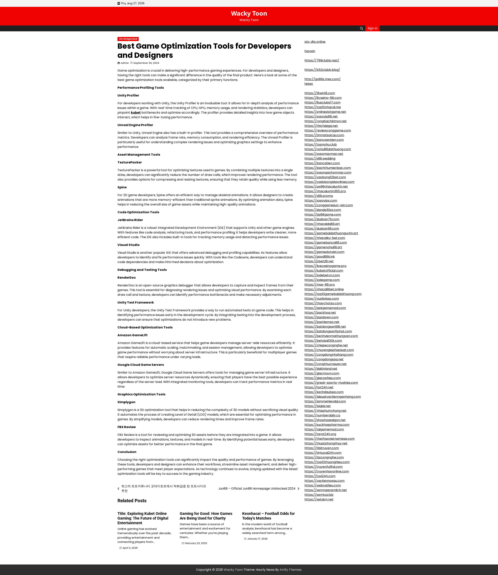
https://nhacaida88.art (322, 224)
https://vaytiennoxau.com (324, 480)
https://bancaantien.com (324, 140)
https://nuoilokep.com (321, 298)
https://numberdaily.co (322, 415)
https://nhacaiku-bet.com (324, 238)
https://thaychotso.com (323, 303)
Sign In (372, 28)
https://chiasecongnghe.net (326, 345)
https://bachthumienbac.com (327, 168)
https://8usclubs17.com (322, 102)
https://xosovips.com (320, 200)
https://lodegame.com (322, 280)
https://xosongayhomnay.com (327, 172)
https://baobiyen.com (321, 317)
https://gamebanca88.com (325, 242)
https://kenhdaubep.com (324, 392)
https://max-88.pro (319, 284)
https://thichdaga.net (321, 126)
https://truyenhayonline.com (326, 471)
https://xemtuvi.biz (318, 494)
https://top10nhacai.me (322, 107)
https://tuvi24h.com (319, 476)
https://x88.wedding (319, 158)
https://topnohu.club (320, 144)
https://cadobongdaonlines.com (329, 182)
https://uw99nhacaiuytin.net (326, 186)
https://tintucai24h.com (322, 452)
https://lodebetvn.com (322, 275)
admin (125, 63)
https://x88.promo (318, 196)
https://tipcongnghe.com (324, 457)
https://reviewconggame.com (327, 130)
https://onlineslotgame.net (325, 112)
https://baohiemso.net (321, 322)
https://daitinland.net (320, 368)
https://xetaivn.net (318, 499)
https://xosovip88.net (321, 116)
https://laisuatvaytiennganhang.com (332, 396)
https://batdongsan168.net (325, 326)
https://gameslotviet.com (324, 252)
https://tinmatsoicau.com (324, 135)
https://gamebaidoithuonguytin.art (331, 233)
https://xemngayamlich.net (325, 490)
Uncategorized (128, 38)
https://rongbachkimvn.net (325, 121)
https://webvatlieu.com (322, 485)
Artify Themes (290, 569)
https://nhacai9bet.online (324, 289)
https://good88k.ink (319, 256)
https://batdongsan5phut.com (328, 331)
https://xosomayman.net (323, 154)
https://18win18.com (319, 93)
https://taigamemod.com (324, 429)
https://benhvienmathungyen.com (331, 336)
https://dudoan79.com (321, 219)
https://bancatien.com (322, 163)
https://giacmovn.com (321, 373)
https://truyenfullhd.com (323, 466)
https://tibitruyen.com (321, 448)
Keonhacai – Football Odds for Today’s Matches (268, 516)
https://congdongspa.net (324, 359)
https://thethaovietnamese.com (329, 438)
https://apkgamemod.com (325, 308)
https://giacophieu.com (322, 378)
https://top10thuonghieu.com (327, 462)
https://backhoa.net (320, 312)
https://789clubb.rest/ (321, 60)
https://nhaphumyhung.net (325, 410)
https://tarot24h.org (320, 434)
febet (308, 84)
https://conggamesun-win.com (328, 205)
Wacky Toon (249, 13)
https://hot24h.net (318, 387)
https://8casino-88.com (323, 98)
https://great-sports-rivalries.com (331, 382)
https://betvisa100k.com (323, 340)
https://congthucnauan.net (325, 364)
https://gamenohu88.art (323, 247)
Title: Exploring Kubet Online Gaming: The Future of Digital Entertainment (142, 518)
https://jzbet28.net (319, 261)
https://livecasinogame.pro (325, 266)
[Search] (362, 28)
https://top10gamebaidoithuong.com (332, 294)
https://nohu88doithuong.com (327, 149)
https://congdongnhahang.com (328, 354)
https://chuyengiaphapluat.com (329, 350)
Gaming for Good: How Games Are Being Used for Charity (206, 516)
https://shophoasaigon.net (325, 420)
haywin (309, 51)
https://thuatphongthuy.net (325, 443)
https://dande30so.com (322, 210)
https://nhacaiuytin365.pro (325, 191)
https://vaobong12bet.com (325, 177)
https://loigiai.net (317, 406)
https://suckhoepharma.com (326, 424)
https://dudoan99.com (321, 228)
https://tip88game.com (322, 214)
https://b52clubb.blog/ (322, 70)
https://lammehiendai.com (325, 401)
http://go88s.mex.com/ (322, 79)
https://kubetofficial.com (323, 270)
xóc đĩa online (314, 42)
